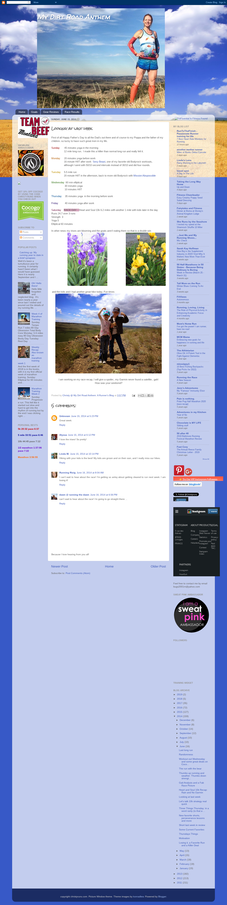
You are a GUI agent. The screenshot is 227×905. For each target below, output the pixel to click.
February (185, 864)
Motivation (184, 838)
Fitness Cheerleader (188, 195)
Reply (62, 425)
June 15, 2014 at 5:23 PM (84, 416)
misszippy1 (183, 364)
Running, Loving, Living (190, 307)
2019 (180, 694)
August (184, 737)
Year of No (182, 415)
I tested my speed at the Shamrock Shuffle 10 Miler (189, 225)
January (184, 868)
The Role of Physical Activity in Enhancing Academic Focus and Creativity (192, 313)
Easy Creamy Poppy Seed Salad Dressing (189, 199)
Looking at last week (189, 797)
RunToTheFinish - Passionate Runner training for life (187, 134)
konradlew (138, 896)
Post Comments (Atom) (78, 573)
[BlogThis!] (142, 395)
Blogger (162, 896)
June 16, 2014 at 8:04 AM (90, 472)
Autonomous (183, 299)
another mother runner (189, 149)
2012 (180, 878)
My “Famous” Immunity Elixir (191, 391)
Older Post (158, 566)
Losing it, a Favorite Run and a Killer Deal (192, 844)
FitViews (181, 297)
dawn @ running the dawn (74, 495)
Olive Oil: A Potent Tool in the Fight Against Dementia (191, 354)
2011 (180, 882)
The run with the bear (190, 768)
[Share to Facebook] (149, 395)
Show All (206, 459)
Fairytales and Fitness (189, 208)
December (185, 720)
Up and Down (183, 187)
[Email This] (139, 395)
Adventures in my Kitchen (191, 412)
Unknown (64, 416)
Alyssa (63, 435)
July (182, 742)
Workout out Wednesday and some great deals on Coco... (193, 762)
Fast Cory (182, 447)
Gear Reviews (51, 112)
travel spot (183, 171)
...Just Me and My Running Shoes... (187, 236)
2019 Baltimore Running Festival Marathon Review (189, 437)
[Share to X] (145, 395)
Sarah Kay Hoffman (188, 248)
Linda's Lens (184, 160)
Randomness (186, 754)
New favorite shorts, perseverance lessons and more (192, 818)
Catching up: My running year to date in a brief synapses (30, 255)
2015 (180, 712)
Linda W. (64, 454)
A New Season (184, 380)
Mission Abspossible (144, 175)
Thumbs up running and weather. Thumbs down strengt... (192, 776)
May (182, 851)
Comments (28, 237)
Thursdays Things (188, 834)
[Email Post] (133, 395)
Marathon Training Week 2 (37, 391)
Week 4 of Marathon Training (37, 316)
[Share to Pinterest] (152, 395)
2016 (180, 707)
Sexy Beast (99, 161)
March (183, 859)
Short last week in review (192, 825)
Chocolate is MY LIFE (189, 423)
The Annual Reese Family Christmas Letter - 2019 (189, 451)
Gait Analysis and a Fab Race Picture (191, 784)
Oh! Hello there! (36, 284)
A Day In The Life (185, 173)
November (185, 724)
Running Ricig (67, 472)
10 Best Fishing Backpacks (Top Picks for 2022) (190, 368)
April (182, 855)
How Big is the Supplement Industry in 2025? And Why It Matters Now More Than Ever (191, 254)
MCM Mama (183, 337)
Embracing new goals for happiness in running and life (190, 341)
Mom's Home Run (187, 324)
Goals (34, 112)
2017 (180, 703)
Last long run (186, 750)
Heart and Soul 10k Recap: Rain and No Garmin (193, 791)
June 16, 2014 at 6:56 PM (103, 495)
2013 (180, 874)
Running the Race (187, 377)
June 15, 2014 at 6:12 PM (81, 435)
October (184, 729)
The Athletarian (185, 350)
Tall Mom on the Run (188, 283)
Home (22, 112)
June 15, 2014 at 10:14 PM (84, 454)
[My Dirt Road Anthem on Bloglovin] (187, 486)
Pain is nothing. (186, 398)
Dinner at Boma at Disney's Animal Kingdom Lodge (190, 212)
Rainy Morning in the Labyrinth (191, 163)
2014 (180, 716)
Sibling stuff (182, 425)
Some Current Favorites (191, 829)
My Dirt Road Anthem (73, 16)
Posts (25, 232)
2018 (180, 699)
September (186, 733)
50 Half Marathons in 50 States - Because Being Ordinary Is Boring (190, 267)
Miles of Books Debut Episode (191, 152)
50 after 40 (183, 433)
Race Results (72, 112)
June (182, 746)
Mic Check (182, 240)
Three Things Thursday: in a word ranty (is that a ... (194, 809)
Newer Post (59, 566)
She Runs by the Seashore (192, 222)
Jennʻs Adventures (187, 388)
